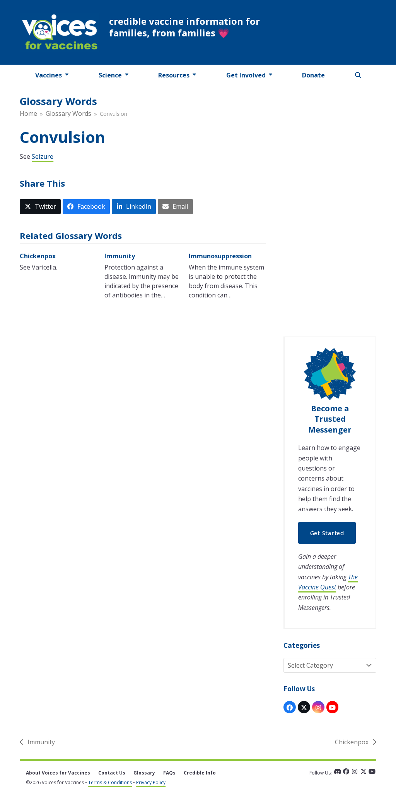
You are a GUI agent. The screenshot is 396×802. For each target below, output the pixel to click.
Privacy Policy (151, 782)
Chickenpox (38, 256)
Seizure (42, 156)
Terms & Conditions (110, 782)
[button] (358, 75)
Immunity (119, 256)
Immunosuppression (220, 256)
